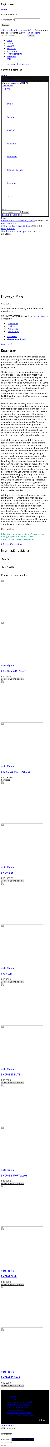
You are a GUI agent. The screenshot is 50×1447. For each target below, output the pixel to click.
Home (4, 220)
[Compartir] (5, 1442)
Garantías (11, 56)
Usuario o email (9, 14)
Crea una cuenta (32, 32)
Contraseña (7, 19)
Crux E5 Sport (25, 226)
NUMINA (41, 1420)
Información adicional (16, 339)
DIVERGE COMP (9, 1276)
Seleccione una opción (12, 679)
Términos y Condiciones (19, 1404)
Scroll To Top (7, 1425)
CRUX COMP (7, 973)
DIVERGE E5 (7, 872)
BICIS (9, 220)
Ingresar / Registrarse (18, 64)
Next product (8, 228)
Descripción (12, 336)
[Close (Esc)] (2, 1442)
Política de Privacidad (18, 1407)
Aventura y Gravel (26, 220)
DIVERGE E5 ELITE (10, 1074)
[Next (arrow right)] (5, 1445)
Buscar (31, 36)
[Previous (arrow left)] (2, 1445)
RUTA (15, 220)
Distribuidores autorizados (20, 1402)
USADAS (11, 46)
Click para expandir (11, 289)
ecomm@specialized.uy (14, 80)
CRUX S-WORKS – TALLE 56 (15, 771)
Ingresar (5, 25)
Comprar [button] (5, 780)
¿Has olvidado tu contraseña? (16, 30)
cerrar (4, 9)
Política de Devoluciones (19, 1412)
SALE (9, 59)
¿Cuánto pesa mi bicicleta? (20, 1415)
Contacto (11, 1399)
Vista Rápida (7, 665)
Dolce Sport (22, 231)
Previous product (10, 223)
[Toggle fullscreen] (8, 1442)
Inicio (9, 40)
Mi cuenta (12, 51)
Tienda (10, 43)
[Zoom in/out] (10, 1442)
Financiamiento (14, 53)
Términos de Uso (15, 1410)
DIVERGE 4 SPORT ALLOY (14, 1175)
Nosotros (11, 48)
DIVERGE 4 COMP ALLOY (13, 670)
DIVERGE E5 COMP (10, 1377)
